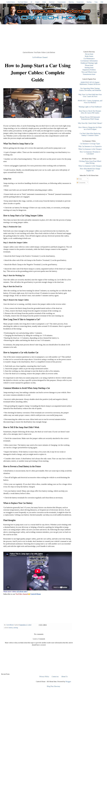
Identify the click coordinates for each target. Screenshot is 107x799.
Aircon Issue (89, 54)
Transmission (61, 2)
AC (31, 2)
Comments (81, 182)
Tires (96, 2)
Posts (80, 179)
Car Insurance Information (89, 61)
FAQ (102, 2)
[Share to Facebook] (44, 625)
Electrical (51, 2)
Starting (89, 2)
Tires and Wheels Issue (89, 72)
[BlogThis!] (41, 625)
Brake (44, 2)
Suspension (80, 2)
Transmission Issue (89, 74)
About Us (64, 676)
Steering (71, 2)
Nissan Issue (89, 65)
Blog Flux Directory (53, 686)
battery (11, 627)
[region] (53, 703)
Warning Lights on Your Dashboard (90, 107)
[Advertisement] (53, 37)
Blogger (68, 681)
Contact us (55, 676)
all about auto (22, 592)
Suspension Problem (89, 70)
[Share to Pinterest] (46, 625)
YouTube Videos (23, 2)
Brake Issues (89, 56)
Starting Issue (89, 67)
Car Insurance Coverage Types (90, 143)
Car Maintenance (89, 58)
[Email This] (39, 625)
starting (15, 627)
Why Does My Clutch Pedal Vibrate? (90, 123)
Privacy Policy (44, 676)
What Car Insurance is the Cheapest (90, 149)
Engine (37, 2)
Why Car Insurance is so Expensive (90, 146)
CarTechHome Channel (40, 57)
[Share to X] (43, 625)
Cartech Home (10, 2)
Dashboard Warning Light (89, 63)
